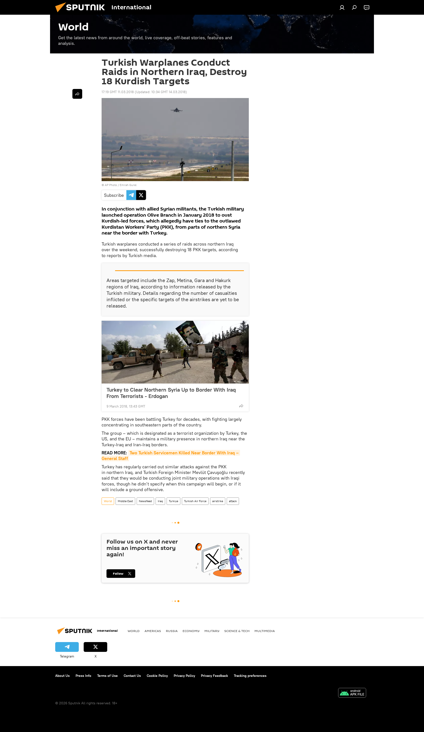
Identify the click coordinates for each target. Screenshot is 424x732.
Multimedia (264, 631)
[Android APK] (352, 693)
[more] (241, 406)
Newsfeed (145, 501)
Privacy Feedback (214, 675)
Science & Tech (237, 631)
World (108, 501)
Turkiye (173, 501)
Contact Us (132, 675)
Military (211, 631)
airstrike (217, 501)
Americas (153, 631)
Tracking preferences (250, 675)
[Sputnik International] (82, 13)
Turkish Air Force (195, 501)
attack (233, 501)
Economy (191, 631)
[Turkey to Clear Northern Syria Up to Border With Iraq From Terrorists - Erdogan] (175, 352)
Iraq (160, 501)
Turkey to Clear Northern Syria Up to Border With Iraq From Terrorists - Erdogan (171, 392)
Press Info (83, 675)
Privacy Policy (184, 675)
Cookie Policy (157, 675)
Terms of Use (107, 675)
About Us (62, 675)
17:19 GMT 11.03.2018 (118, 92)
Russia (172, 631)
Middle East (125, 501)
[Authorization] (342, 7)
